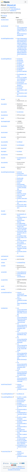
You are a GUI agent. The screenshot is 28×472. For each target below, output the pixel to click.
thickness (4, 154)
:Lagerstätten (21, 223)
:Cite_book (20, 173)
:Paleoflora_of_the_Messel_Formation (22, 446)
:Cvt (18, 183)
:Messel (19, 69)
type (3, 157)
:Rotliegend (20, 68)
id (2, 118)
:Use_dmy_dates (22, 204)
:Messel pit (21, 272)
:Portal (19, 172)
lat (2, 286)
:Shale (19, 403)
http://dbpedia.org (15, 9)
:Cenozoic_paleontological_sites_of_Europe (22, 232)
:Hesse (19, 63)
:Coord (19, 181)
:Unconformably (22, 96)
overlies (4, 145)
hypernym (4, 256)
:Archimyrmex (21, 400)
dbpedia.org (13, 10)
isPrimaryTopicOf (6, 384)
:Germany (20, 62)
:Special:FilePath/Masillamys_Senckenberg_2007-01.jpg (22, 327)
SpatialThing (13, 7)
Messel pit (11, 5)
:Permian (20, 60)
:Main (19, 192)
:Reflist (19, 197)
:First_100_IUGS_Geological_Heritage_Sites (22, 248)
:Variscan (20, 86)
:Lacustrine (20, 82)
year (3, 211)
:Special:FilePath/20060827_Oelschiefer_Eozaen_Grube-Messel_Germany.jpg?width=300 (22, 30)
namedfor (4, 142)
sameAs (4, 272)
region (3, 151)
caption (4, 104)
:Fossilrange (20, 184)
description (5, 19)
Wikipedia (20, 466)
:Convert (20, 179)
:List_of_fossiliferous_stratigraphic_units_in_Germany (22, 79)
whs (3, 167)
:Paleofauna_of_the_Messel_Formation (22, 406)
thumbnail (4, 26)
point (4, 259)
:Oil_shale (20, 66)
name (3, 137)
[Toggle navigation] (25, 2)
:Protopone (20, 401)
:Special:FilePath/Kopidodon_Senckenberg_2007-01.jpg (22, 365)
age (3, 99)
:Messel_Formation (22, 389)
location (4, 126)
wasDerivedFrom (6, 292)
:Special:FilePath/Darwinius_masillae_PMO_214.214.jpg (22, 311)
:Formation (20, 256)
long (3, 289)
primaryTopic (6, 451)
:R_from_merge (21, 193)
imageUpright (5, 121)
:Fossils (19, 88)
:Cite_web (20, 178)
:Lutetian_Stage (21, 236)
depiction (4, 308)
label (3, 265)
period (3, 148)
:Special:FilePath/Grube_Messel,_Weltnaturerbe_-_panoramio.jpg (22, 319)
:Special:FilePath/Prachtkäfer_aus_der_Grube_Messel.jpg (22, 347)
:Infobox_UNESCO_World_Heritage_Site (22, 187)
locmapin (4, 132)
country (4, 112)
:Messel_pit (20, 65)
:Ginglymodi (21, 429)
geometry (4, 280)
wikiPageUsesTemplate (7, 172)
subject (3, 214)
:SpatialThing (21, 262)
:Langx (19, 190)
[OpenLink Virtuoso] (6, 463)
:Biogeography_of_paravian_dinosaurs (22, 414)
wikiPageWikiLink (6, 58)
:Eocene (19, 58)
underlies (4, 162)
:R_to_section (21, 195)
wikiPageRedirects (7, 393)
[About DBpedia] (5, 2)
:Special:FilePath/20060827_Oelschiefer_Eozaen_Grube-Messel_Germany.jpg (22, 356)
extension (4, 115)
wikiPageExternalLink (7, 38)
